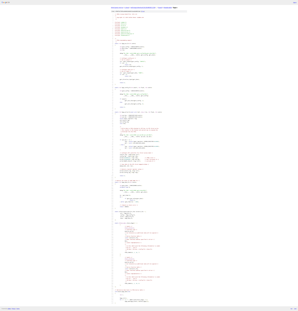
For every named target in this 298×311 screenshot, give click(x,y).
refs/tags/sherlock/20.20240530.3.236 (143, 7)
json (295, 308)
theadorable (168, 7)
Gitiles (9, 308)
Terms (18, 308)
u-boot (127, 7)
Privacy (13, 308)
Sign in (294, 2)
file (143, 11)
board (160, 7)
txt (291, 308)
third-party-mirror (117, 7)
